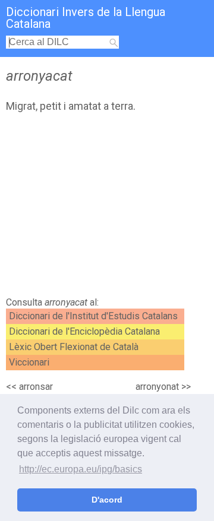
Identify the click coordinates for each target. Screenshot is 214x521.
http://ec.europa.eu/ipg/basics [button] (80, 469)
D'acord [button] (107, 499)
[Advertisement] (107, 207)
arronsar (36, 386)
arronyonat (157, 386)
